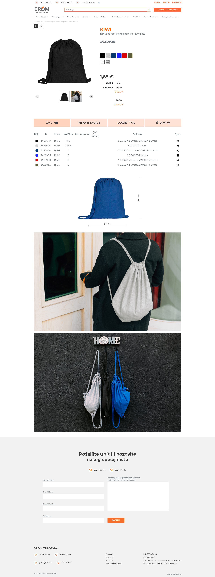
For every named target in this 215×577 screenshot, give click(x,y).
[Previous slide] (37, 96)
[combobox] (105, 10)
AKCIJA (166, 2)
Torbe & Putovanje (119, 17)
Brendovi (109, 557)
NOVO (157, 2)
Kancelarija (71, 17)
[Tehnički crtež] (41, 26)
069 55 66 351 (46, 2)
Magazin (109, 560)
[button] (64, 96)
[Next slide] (91, 96)
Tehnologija (56, 17)
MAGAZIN (176, 2)
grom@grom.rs (88, 2)
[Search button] (149, 9)
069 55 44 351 (66, 2)
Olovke (85, 17)
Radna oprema (150, 17)
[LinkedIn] (99, 2)
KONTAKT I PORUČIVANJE (167, 9)
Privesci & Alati (100, 17)
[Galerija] (36, 26)
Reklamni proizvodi (113, 564)
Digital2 (178, 574)
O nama (108, 554)
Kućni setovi (41, 17)
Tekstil (135, 17)
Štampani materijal (169, 17)
